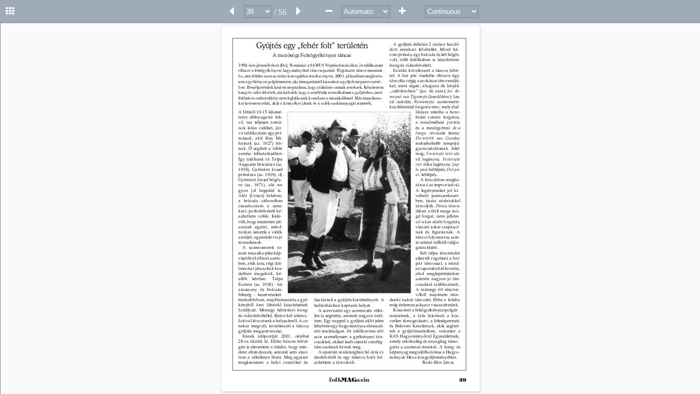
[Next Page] (298, 11)
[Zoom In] (402, 11)
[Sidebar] (10, 11)
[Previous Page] (231, 11)
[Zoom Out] (329, 11)
